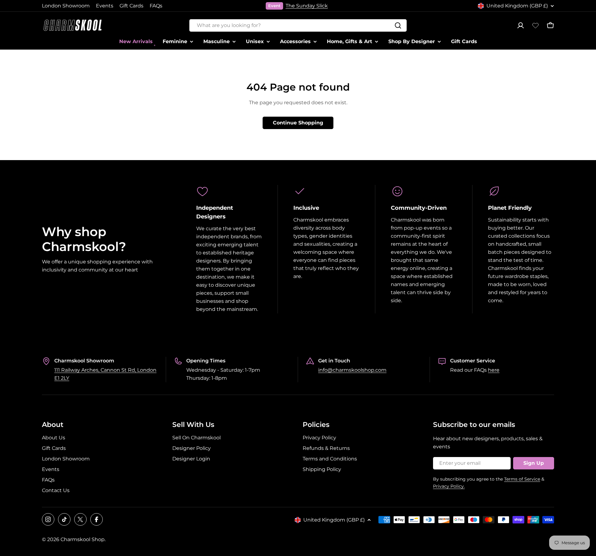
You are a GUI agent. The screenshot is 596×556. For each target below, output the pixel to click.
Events (104, 6)
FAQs (156, 6)
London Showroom (66, 6)
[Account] (520, 25)
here (493, 370)
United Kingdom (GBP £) (517, 6)
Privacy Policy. (449, 486)
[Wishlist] (535, 25)
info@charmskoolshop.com (352, 370)
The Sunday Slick (307, 6)
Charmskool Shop (83, 539)
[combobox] (298, 25)
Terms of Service (522, 479)
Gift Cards (131, 6)
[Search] (398, 25)
